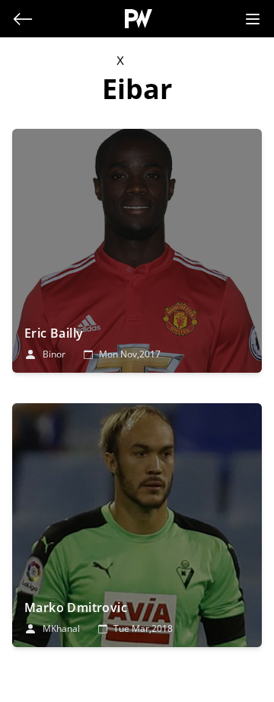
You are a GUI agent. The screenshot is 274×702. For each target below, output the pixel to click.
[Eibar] (137, 251)
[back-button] (22, 19)
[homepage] (139, 18)
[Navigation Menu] (253, 19)
